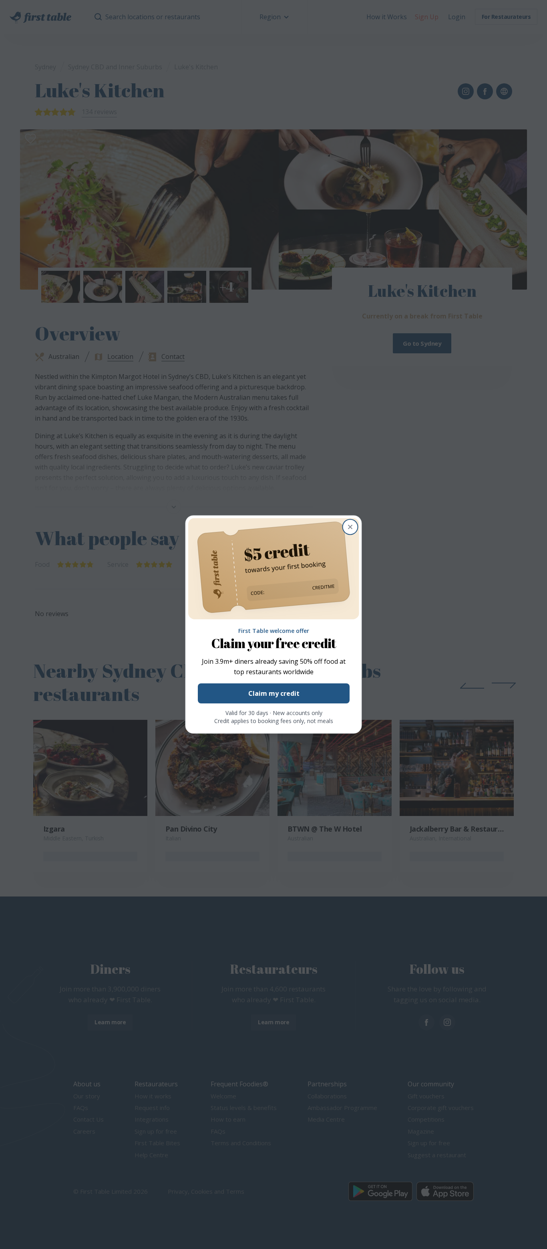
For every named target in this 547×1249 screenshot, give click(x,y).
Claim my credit (273, 693)
